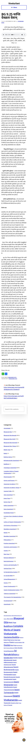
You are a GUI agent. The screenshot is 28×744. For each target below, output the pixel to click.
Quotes (6, 550)
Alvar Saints (10, 618)
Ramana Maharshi (9, 557)
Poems (11, 642)
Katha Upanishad (8, 505)
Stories (6, 583)
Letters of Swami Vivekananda (12, 522)
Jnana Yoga (7, 498)
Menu (15, 7)
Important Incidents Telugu (11, 487)
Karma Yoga (7, 502)
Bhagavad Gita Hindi (9, 439)
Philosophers (7, 540)
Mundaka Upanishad (9, 536)
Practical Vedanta (18, 642)
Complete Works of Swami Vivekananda (13, 629)
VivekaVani (14, 3)
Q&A (23, 642)
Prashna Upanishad (9, 543)
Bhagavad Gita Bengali (10, 435)
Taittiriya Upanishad (9, 593)
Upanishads (7, 604)
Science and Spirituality (10, 565)
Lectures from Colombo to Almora (13, 516)
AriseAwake (7, 428)
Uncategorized (8, 600)
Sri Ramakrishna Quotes (10, 572)
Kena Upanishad (8, 509)
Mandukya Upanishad (10, 529)
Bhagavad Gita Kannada (10, 442)
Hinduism (21, 637)
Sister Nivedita (18, 648)
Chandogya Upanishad (10, 467)
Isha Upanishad (8, 495)
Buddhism (6, 464)
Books (5, 453)
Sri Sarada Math (8, 575)
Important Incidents (9, 484)
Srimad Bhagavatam (9, 579)
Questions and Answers (10, 547)
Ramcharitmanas (8, 561)
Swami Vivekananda (9, 586)
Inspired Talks (8, 491)
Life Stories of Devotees (10, 525)
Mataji (19, 640)
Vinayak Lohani (15, 703)
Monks (5, 532)
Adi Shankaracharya (16, 615)
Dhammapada (8, 477)
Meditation (6, 642)
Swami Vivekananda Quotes (11, 590)
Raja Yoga (6, 554)
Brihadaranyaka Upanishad (11, 460)
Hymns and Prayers (9, 480)
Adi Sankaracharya (8, 615)
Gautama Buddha (11, 637)
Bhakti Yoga (7, 449)
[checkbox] (24, 740)
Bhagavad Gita (12, 377)
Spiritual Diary (8, 568)
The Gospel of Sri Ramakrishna (12, 597)
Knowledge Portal (9, 512)
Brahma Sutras (8, 457)
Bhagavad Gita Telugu (10, 446)
